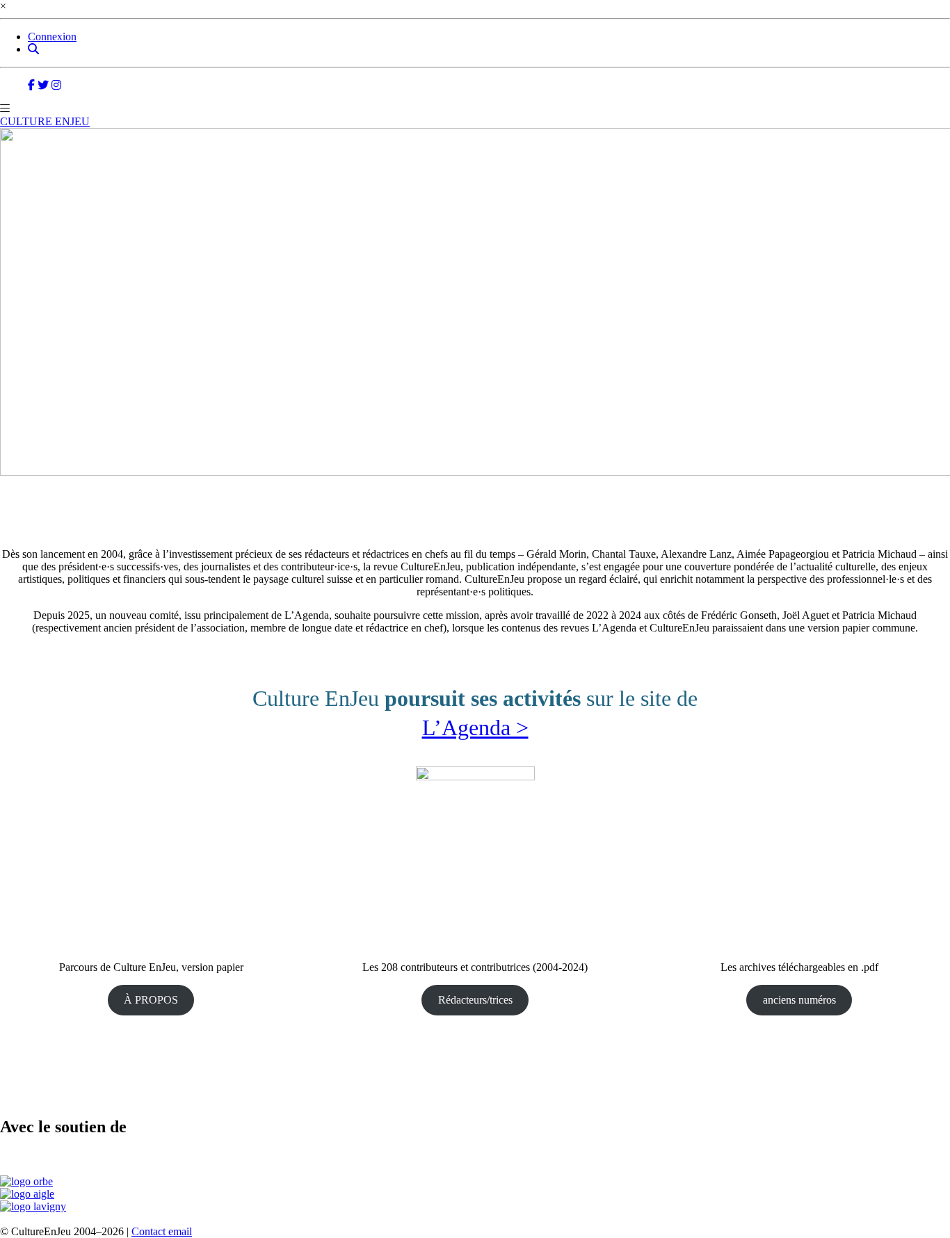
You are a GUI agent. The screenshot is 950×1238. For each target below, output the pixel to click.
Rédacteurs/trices (475, 1000)
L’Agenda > (475, 727)
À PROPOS (151, 1000)
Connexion (52, 36)
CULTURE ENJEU (45, 121)
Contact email (161, 1231)
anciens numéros (799, 1000)
